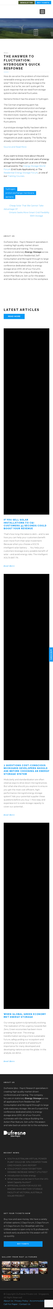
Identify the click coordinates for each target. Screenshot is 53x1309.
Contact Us (24, 1304)
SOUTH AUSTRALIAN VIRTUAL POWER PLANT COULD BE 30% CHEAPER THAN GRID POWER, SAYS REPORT (27, 1162)
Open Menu (42, 11)
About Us (8, 1301)
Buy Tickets (43, 3)
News (6, 53)
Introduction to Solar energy (21, 1175)
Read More (14, 316)
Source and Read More (15, 147)
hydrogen (10, 189)
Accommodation (38, 1301)
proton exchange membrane (20, 193)
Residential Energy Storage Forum (21, 173)
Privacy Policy (21, 1301)
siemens (9, 197)
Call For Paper (11, 1304)
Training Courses (16, 176)
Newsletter (26, 3)
